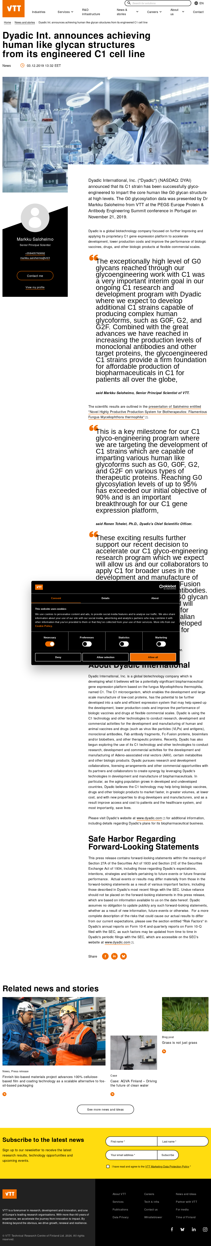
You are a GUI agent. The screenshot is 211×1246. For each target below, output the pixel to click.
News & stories (122, 11)
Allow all (153, 657)
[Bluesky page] (182, 1230)
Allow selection (105, 657)
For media (182, 1209)
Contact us (151, 1209)
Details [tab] (106, 598)
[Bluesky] (123, 956)
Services (64, 12)
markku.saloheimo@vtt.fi (35, 258)
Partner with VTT (186, 1202)
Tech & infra (151, 1202)
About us (174, 11)
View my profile (35, 287)
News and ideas (186, 1194)
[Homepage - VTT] (13, 8)
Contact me (35, 275)
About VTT (119, 1194)
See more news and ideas (105, 1109)
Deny (58, 657)
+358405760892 (35, 253)
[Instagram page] (205, 1230)
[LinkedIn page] (194, 1229)
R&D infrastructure (91, 11)
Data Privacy (121, 1217)
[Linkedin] (114, 956)
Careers (152, 12)
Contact (198, 12)
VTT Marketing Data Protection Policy (167, 1166)
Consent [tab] (56, 598)
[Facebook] (105, 956)
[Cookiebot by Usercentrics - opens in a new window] (161, 587)
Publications (120, 1209)
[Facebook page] (172, 1230)
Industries (38, 12)
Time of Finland (186, 1217)
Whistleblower (153, 1217)
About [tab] (155, 598)
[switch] (87, 643)
